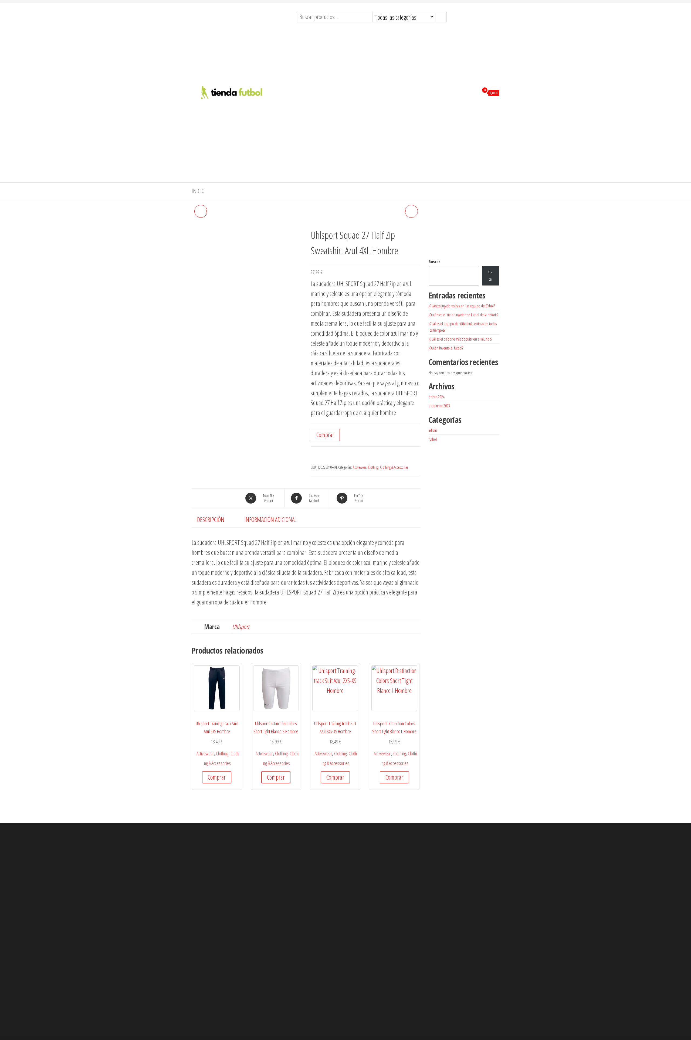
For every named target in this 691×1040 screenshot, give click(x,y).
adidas (433, 430)
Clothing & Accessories (394, 467)
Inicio (198, 190)
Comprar (325, 434)
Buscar (434, 261)
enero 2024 (437, 396)
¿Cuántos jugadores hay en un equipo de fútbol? (462, 305)
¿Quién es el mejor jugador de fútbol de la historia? (463, 314)
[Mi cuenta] (473, 93)
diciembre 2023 (439, 405)
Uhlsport (240, 626)
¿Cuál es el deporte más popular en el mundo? (460, 339)
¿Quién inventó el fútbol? (446, 348)
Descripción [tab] (210, 519)
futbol (433, 439)
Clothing (373, 467)
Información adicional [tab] (270, 519)
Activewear (359, 467)
